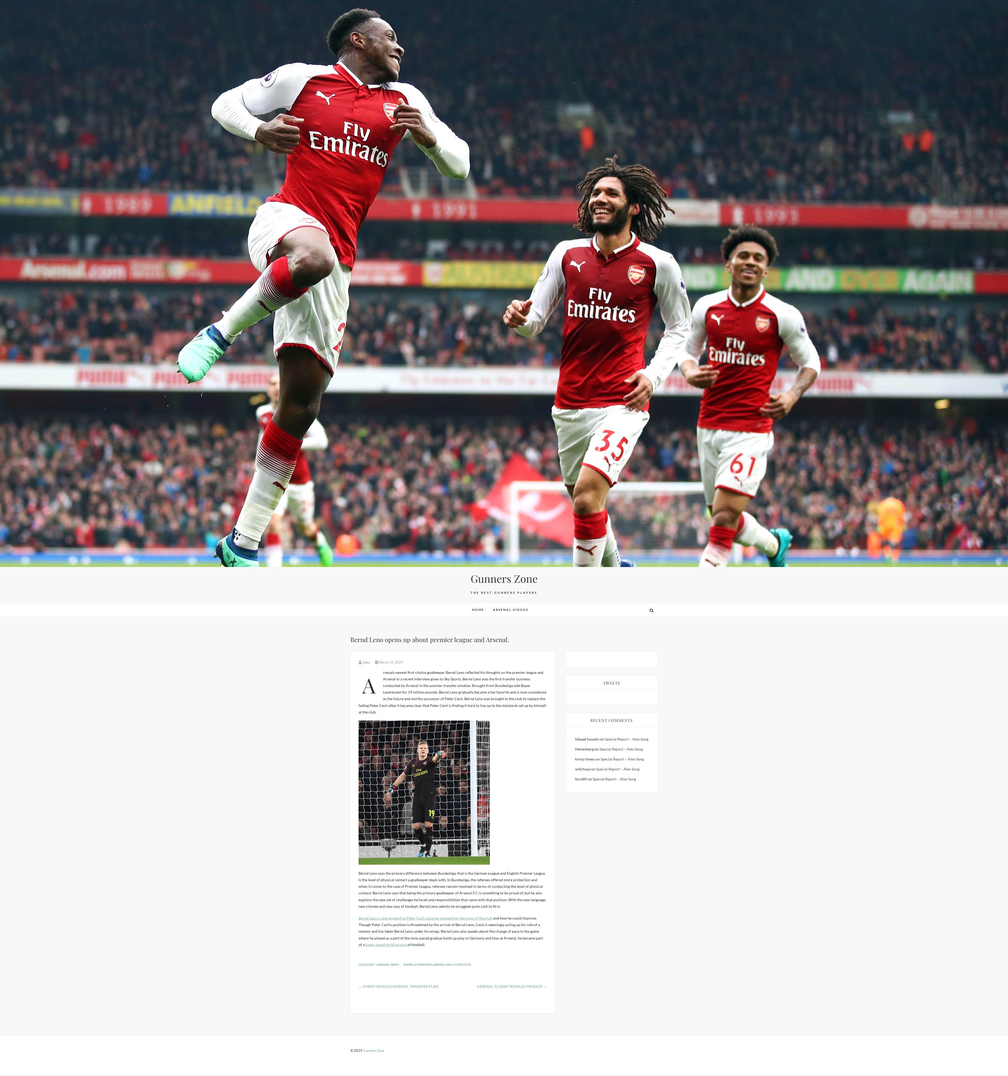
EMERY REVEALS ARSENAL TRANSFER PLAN (398, 986)
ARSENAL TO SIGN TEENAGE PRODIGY (512, 986)
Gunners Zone (504, 578)
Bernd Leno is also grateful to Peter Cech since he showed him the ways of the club (425, 918)
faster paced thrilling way (386, 944)
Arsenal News (387, 964)
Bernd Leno (443, 964)
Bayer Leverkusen (418, 964)
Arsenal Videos (510, 610)
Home (478, 610)
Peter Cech (462, 964)
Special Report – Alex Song (626, 739)
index (366, 662)
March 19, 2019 (390, 662)
